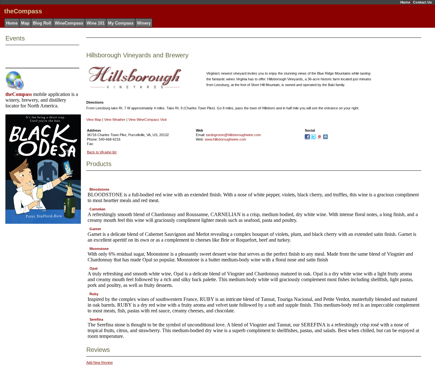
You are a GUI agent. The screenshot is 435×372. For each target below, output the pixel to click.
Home (405, 2)
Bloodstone (99, 189)
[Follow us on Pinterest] (319, 138)
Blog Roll (42, 23)
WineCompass (69, 23)
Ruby (93, 294)
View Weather (114, 119)
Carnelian (97, 209)
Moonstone (99, 249)
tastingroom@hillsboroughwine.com (233, 135)
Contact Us (422, 2)
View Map (93, 119)
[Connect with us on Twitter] (313, 138)
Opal (93, 268)
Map (25, 23)
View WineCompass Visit (147, 119)
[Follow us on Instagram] (325, 138)
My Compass (120, 23)
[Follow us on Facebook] (307, 138)
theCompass (18, 94)
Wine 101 (95, 23)
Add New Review (99, 362)
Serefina (96, 319)
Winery (144, 23)
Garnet (95, 229)
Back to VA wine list (102, 152)
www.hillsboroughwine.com (225, 139)
